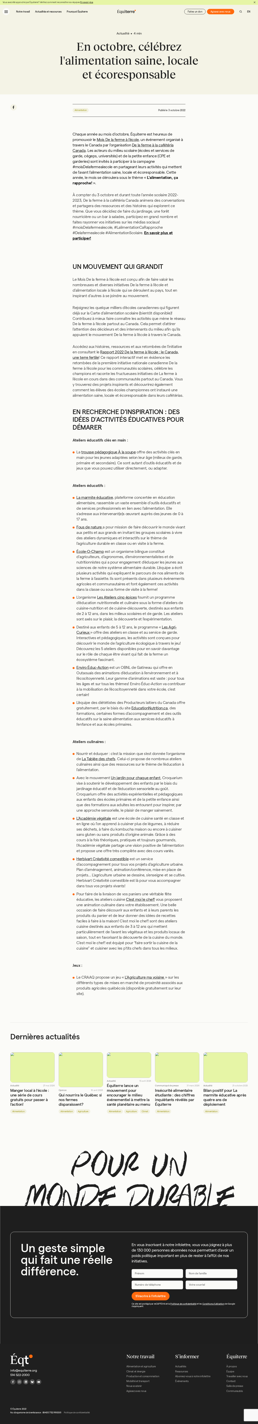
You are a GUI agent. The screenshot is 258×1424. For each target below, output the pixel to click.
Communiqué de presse (166, 1086)
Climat (145, 1111)
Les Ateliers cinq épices (117, 597)
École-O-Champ (90, 551)
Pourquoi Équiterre (77, 11)
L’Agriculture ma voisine (145, 977)
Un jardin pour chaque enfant (135, 778)
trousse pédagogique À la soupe (108, 452)
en (248, 11)
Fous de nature (89, 527)
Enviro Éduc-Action (92, 667)
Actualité (14, 1086)
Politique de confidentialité (183, 1304)
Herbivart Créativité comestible (102, 859)
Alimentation (81, 110)
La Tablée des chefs (98, 759)
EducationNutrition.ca (149, 708)
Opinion (63, 1090)
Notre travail (23, 11)
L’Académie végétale (93, 818)
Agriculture (83, 1111)
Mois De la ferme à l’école (118, 140)
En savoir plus (86, 2)
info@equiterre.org (23, 1370)
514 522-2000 (19, 1375)
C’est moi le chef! (140, 899)
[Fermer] (255, 2)
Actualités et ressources (48, 11)
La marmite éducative (94, 497)
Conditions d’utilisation (213, 1304)
